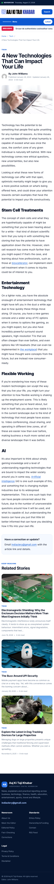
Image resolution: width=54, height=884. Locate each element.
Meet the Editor (9, 823)
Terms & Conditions (10, 856)
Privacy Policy (8, 851)
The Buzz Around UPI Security (20, 675)
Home (4, 36)
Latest (48, 22)
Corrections (7, 837)
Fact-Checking (8, 832)
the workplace (28, 349)
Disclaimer (6, 861)
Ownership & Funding (39, 823)
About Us (6, 818)
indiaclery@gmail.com (24, 544)
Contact (32, 827)
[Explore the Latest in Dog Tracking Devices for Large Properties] (27, 710)
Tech (11, 36)
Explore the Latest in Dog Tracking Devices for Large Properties (22, 733)
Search (47, 12)
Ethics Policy (34, 818)
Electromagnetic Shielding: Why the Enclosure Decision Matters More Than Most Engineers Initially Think (25, 613)
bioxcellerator (19, 263)
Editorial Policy (8, 827)
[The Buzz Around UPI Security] (27, 654)
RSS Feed (33, 832)
